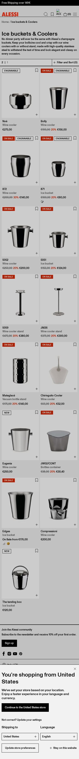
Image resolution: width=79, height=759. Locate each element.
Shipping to (10, 727)
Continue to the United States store (25, 707)
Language (47, 727)
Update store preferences (20, 747)
